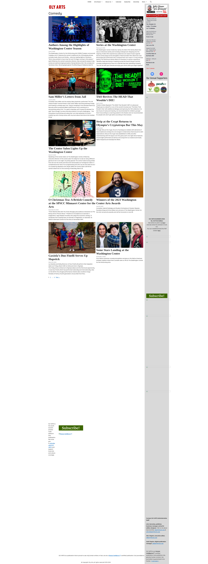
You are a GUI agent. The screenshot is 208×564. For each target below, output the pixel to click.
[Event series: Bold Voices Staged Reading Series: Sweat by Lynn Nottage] (149, 60)
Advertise (136, 2)
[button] (150, 2)
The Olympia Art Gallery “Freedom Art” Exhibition (151, 26)
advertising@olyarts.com (153, 532)
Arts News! (97, 2)
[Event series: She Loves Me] (151, 43)
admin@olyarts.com (157, 543)
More (143, 2)
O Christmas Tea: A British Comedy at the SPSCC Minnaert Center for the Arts (72, 203)
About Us (108, 2)
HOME (89, 2)
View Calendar (150, 68)
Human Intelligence (115, 555)
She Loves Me (150, 45)
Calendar (118, 2)
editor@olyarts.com (151, 537)
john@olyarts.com (160, 530)
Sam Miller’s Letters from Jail (67, 96)
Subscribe (127, 2)
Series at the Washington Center (116, 45)
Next (58, 277)
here (164, 222)
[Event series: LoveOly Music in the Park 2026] (154, 51)
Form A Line (149, 36)
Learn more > (155, 561)
